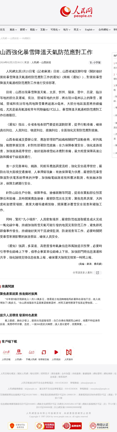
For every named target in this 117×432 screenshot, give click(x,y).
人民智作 (68, 359)
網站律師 (108, 373)
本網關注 (26, 38)
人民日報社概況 (8, 373)
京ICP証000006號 (44, 407)
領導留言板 (43, 359)
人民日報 (6, 359)
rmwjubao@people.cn (99, 389)
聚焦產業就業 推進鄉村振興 (18, 293)
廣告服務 (55, 373)
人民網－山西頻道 (41, 62)
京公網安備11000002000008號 (68, 407)
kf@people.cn (31, 389)
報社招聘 (34, 373)
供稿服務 (76, 373)
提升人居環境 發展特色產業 (18, 315)
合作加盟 (66, 373)
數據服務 (87, 373)
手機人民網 (31, 359)
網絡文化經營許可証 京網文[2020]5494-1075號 (59, 404)
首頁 (2, 29)
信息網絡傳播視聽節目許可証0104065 (18, 404)
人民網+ (19, 359)
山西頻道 (14, 38)
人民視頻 (56, 359)
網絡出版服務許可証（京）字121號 (98, 404)
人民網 (3, 38)
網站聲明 (97, 373)
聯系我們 (62, 377)
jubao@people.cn (88, 383)
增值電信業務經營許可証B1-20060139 (58, 395)
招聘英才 (45, 373)
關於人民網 (23, 373)
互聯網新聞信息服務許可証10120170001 (18, 395)
